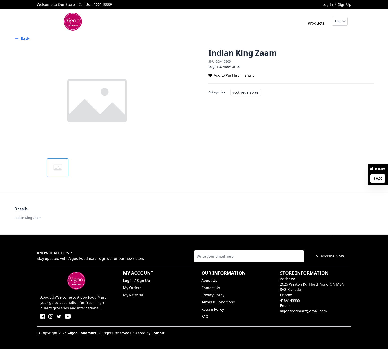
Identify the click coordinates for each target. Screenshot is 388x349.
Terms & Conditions (218, 302)
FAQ (204, 316)
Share (249, 75)
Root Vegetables (246, 92)
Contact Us (210, 287)
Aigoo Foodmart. (82, 332)
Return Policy (212, 309)
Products (316, 23)
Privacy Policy (212, 294)
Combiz (158, 332)
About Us (209, 280)
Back (25, 38)
